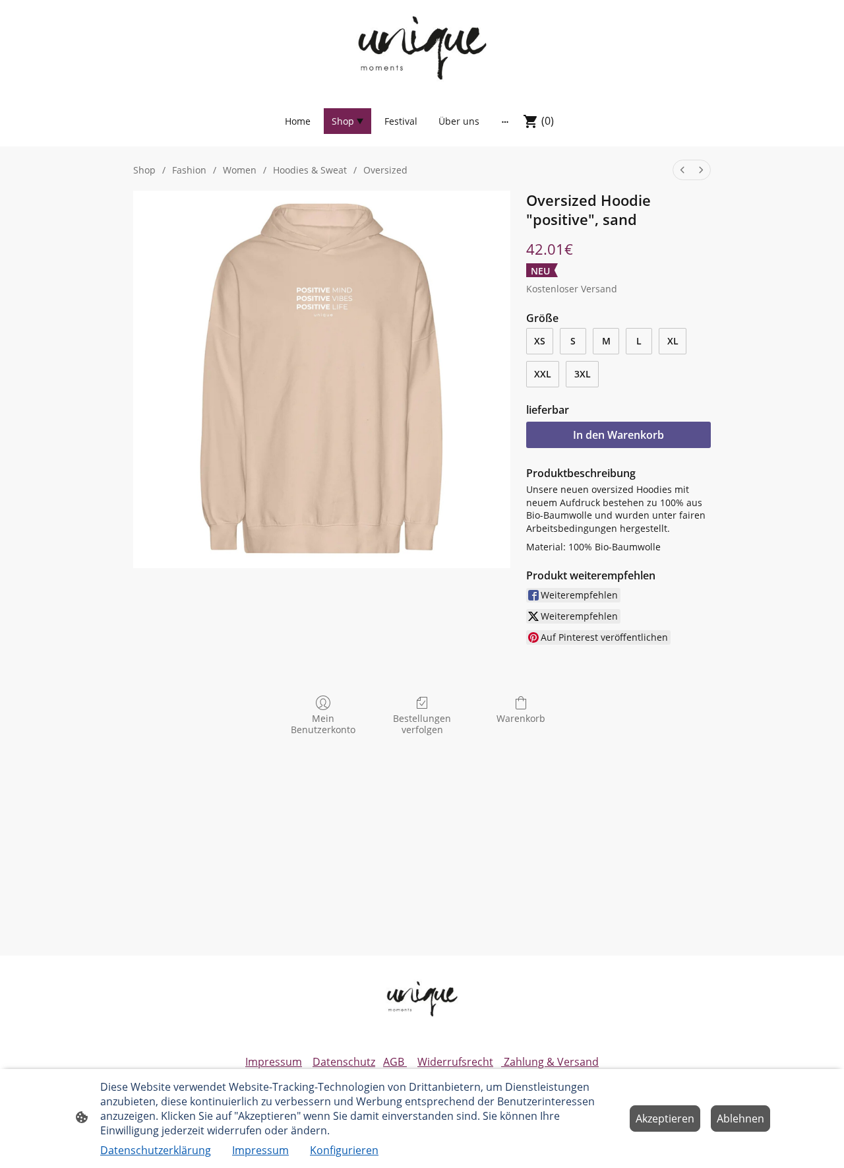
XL (672, 341)
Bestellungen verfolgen (422, 724)
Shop (144, 170)
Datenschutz (344, 1061)
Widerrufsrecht (455, 1061)
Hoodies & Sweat (310, 170)
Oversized (385, 170)
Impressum (273, 1061)
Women (239, 170)
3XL (582, 374)
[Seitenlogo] (422, 47)
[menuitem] (682, 169)
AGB (395, 1061)
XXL (542, 374)
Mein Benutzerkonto (323, 724)
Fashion (189, 170)
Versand (599, 288)
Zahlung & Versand (550, 1061)
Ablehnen (740, 1118)
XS (539, 341)
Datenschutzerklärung (155, 1150)
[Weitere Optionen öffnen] (505, 121)
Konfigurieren (344, 1150)
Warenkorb (521, 718)
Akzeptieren (665, 1118)
